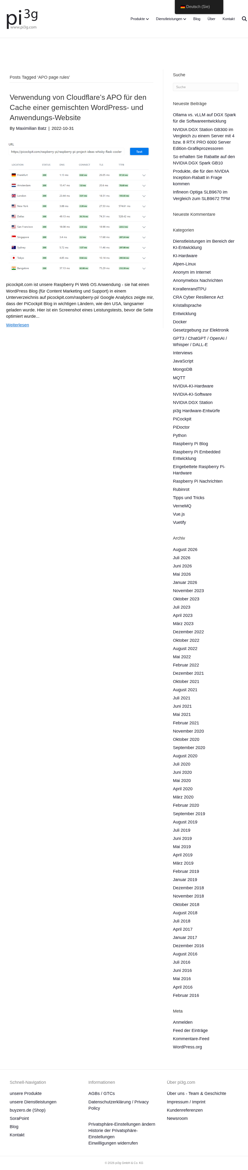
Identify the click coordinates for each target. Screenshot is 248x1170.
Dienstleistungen (169, 19)
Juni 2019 (182, 838)
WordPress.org (187, 1047)
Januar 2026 (185, 582)
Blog (196, 19)
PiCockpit (182, 419)
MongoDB (182, 369)
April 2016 (183, 987)
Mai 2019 (182, 846)
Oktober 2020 (186, 739)
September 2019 (189, 813)
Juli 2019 (181, 830)
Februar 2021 (186, 723)
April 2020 (183, 788)
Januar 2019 (185, 879)
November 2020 (188, 731)
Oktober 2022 (186, 640)
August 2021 (185, 689)
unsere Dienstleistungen (33, 1102)
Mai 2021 (182, 714)
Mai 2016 (182, 978)
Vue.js (179, 514)
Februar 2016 (186, 995)
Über (211, 19)
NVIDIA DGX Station (193, 402)
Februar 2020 (186, 805)
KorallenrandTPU (189, 289)
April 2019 (183, 854)
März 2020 (183, 797)
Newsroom (177, 1118)
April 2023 (183, 615)
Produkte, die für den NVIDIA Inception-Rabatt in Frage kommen (201, 177)
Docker (180, 321)
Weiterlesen (17, 325)
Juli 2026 (181, 557)
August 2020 (185, 755)
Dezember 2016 (188, 945)
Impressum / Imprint (186, 1102)
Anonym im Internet (192, 272)
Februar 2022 (186, 665)
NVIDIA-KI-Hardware (193, 386)
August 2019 (185, 822)
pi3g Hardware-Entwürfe (196, 410)
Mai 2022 (182, 656)
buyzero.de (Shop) (28, 1110)
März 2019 (183, 863)
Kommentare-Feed (191, 1038)
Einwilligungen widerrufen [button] (113, 1143)
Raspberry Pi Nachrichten (198, 481)
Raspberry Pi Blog (190, 443)
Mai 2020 (182, 780)
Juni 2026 (182, 566)
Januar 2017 (185, 937)
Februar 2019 (186, 871)
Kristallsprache (187, 305)
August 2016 (185, 954)
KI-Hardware (185, 255)
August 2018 (185, 912)
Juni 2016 (182, 970)
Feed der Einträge (190, 1030)
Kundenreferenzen (185, 1110)
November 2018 (188, 896)
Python (179, 435)
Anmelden (183, 1022)
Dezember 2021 (188, 673)
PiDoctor (181, 427)
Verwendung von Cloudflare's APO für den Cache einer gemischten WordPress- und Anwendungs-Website (78, 107)
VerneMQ (182, 506)
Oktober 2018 (186, 904)
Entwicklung (184, 313)
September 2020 (189, 747)
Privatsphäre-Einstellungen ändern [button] (121, 1124)
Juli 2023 (181, 607)
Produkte (138, 19)
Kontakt (229, 19)
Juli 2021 (181, 698)
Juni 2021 (182, 706)
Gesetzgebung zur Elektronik (201, 330)
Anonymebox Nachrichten (198, 280)
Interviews (183, 352)
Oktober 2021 (186, 681)
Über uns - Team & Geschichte (196, 1093)
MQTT (179, 377)
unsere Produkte (26, 1093)
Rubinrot (181, 489)
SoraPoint (19, 1118)
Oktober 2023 (186, 599)
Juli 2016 (181, 962)
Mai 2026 (182, 574)
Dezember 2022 (188, 631)
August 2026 (185, 549)
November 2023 (188, 590)
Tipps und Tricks (188, 497)
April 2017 (183, 929)
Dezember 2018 (188, 887)
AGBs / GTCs (101, 1093)
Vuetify (179, 522)
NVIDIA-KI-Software (192, 394)
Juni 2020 (182, 772)
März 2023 (183, 623)
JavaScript (183, 361)
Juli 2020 (181, 764)
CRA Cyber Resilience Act (198, 297)
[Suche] (241, 18)
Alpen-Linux (184, 264)
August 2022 (185, 648)
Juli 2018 (181, 921)
